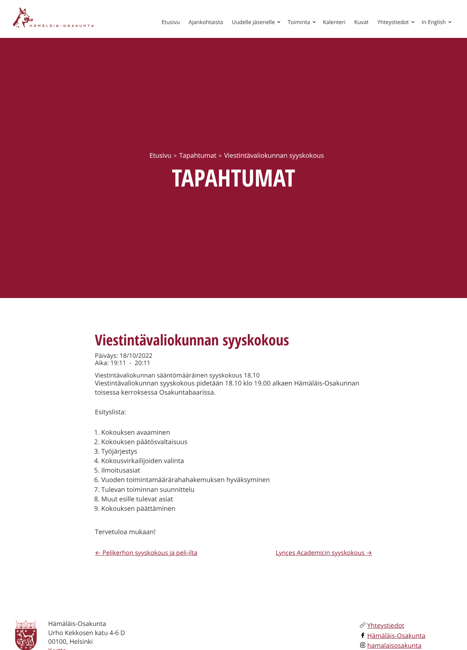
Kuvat (361, 22)
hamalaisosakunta (394, 645)
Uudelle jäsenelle (253, 22)
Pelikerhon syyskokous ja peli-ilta (150, 552)
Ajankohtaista (206, 22)
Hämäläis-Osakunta (396, 635)
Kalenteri (334, 22)
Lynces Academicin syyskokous (319, 552)
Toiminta (298, 22)
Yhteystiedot (393, 22)
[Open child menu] (278, 21)
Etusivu (171, 22)
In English (434, 22)
